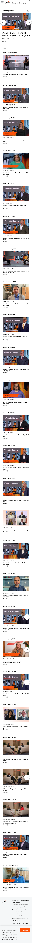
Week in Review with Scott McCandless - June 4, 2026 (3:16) (16, 370)
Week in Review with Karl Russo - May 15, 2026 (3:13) (16, 468)
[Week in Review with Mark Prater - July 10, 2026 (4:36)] (17, 226)
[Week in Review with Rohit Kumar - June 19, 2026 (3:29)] (17, 292)
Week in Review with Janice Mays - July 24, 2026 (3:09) (15, 173)
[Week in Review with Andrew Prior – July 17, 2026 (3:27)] (17, 193)
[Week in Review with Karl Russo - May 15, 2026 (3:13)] (17, 455)
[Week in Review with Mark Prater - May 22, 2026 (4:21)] (17, 423)
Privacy (19, 923)
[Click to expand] (2, 2)
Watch (3, 41)
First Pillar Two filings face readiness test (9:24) (17, 530)
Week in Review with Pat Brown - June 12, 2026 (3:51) (16, 337)
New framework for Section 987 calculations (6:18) (15, 760)
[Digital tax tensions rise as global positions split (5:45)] (17, 714)
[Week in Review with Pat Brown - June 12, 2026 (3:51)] (17, 324)
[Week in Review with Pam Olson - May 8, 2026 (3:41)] (17, 488)
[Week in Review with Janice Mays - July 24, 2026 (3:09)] (17, 161)
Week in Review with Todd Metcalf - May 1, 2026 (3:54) (15, 563)
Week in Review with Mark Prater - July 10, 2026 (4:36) (16, 239)
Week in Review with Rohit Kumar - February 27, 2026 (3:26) (16, 888)
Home (4, 48)
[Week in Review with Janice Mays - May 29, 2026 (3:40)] (17, 390)
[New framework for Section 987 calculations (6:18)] (17, 747)
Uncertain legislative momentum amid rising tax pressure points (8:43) (17, 822)
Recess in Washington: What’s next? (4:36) (15, 74)
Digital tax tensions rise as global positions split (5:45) (15, 727)
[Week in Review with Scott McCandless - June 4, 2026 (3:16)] (17, 357)
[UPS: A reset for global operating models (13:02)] (17, 777)
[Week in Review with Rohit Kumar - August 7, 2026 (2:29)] (17, 95)
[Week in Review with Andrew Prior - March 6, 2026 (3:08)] (17, 842)
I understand (25, 930)
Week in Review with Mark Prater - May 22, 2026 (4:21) (16, 435)
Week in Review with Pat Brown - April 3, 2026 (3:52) (16, 694)
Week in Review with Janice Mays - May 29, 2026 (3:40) (15, 402)
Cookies (25, 923)
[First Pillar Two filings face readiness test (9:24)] (17, 518)
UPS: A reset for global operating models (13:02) (14, 789)
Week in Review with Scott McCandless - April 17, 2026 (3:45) (16, 629)
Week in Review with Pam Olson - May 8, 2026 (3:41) (16, 501)
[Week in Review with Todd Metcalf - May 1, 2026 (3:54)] (17, 551)
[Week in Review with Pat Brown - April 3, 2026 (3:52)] (17, 682)
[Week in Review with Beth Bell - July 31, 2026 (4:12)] (17, 128)
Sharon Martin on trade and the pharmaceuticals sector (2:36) (12, 661)
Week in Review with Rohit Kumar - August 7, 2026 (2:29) (16, 108)
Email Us (17, 920)
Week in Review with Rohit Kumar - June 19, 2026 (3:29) (15, 304)
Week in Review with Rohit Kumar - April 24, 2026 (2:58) (15, 596)
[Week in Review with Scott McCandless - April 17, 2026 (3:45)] (17, 616)
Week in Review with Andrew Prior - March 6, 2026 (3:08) (16, 855)
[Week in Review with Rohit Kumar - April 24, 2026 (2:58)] (17, 583)
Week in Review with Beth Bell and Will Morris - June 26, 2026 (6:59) (16, 271)
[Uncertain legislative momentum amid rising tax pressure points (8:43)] (17, 809)
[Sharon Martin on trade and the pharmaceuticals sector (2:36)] (17, 649)
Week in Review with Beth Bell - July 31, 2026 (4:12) (16, 140)
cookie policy (5, 939)
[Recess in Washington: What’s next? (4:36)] (17, 62)
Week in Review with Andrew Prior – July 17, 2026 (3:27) (15, 206)
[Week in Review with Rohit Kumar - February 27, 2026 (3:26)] (17, 875)
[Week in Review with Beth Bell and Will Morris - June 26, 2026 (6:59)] (17, 259)
